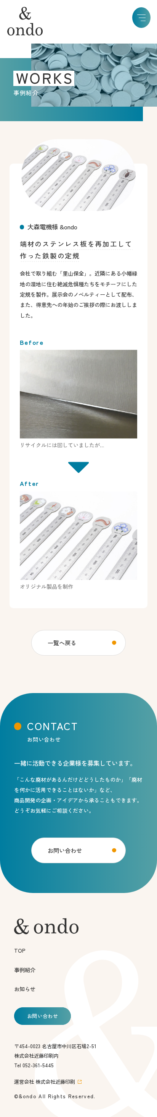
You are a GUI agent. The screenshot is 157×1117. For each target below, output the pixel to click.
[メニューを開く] (141, 17)
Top (20, 950)
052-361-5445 (38, 1065)
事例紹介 (24, 970)
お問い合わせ (65, 850)
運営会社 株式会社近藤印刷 (44, 1081)
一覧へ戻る (62, 642)
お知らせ (24, 989)
